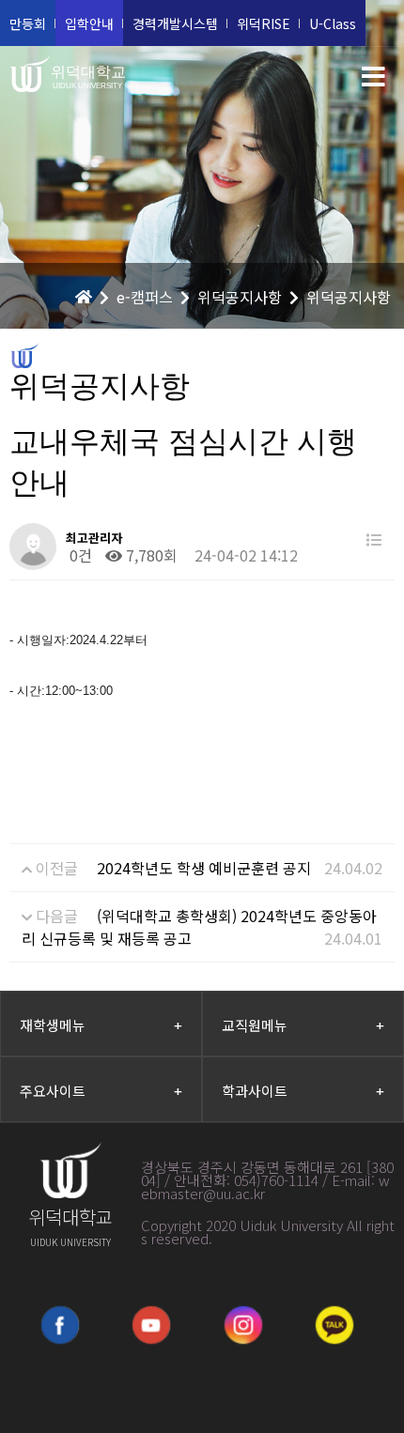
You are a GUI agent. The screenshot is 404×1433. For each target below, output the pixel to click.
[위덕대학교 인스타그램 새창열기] (243, 1325)
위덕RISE (263, 23)
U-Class (332, 23)
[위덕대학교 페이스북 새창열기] (60, 1325)
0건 (79, 555)
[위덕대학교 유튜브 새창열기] (151, 1325)
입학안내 (89, 23)
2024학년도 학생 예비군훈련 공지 (204, 867)
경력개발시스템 (175, 23)
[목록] (374, 539)
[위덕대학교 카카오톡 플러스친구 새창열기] (334, 1325)
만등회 (27, 23)
